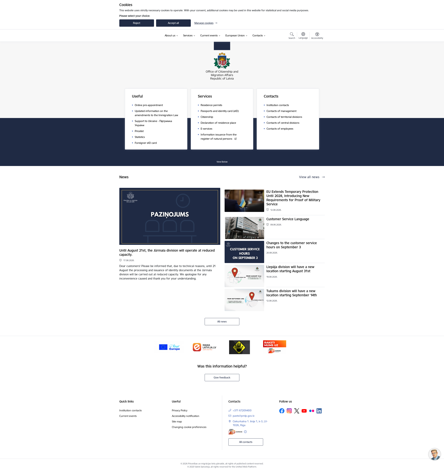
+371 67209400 (242, 410)
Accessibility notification (185, 416)
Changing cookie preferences (189, 427)
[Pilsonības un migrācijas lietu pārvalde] (140, 36)
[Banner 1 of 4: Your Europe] (169, 347)
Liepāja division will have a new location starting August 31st (290, 269)
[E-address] (235, 432)
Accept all (173, 23)
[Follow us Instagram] (289, 410)
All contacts (245, 442)
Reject (136, 23)
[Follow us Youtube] (304, 411)
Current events (128, 416)
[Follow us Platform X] (296, 410)
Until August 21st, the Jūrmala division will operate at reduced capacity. (167, 252)
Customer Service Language (287, 219)
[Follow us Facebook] (281, 410)
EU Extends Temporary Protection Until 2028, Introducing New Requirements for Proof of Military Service (293, 198)
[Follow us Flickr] (311, 411)
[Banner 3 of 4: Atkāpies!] (239, 347)
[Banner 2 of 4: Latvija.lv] (204, 347)
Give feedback (222, 377)
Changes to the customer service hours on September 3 (291, 245)
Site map (177, 421)
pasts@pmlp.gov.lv (243, 415)
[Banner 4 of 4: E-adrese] (274, 347)
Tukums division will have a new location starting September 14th (291, 293)
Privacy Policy (179, 410)
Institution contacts (130, 410)
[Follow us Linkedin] (319, 410)
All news (222, 321)
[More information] (245, 431)
